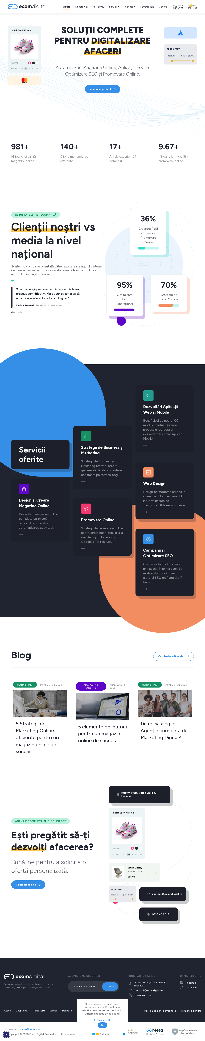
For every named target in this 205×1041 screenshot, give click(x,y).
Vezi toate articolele (171, 656)
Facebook (191, 982)
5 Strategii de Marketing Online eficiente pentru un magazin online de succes (37, 738)
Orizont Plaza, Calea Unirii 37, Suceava (139, 794)
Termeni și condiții (191, 1010)
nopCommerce (31, 1029)
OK (102, 1025)
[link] (21, 534)
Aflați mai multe (102, 1020)
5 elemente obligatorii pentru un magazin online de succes (102, 734)
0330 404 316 (160, 914)
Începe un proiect (100, 89)
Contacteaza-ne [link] (26, 884)
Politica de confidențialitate (160, 1010)
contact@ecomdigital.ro (167, 893)
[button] (20, 312)
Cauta (110, 986)
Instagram (191, 987)
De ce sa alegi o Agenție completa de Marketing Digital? (164, 731)
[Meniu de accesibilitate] (6, 1035)
